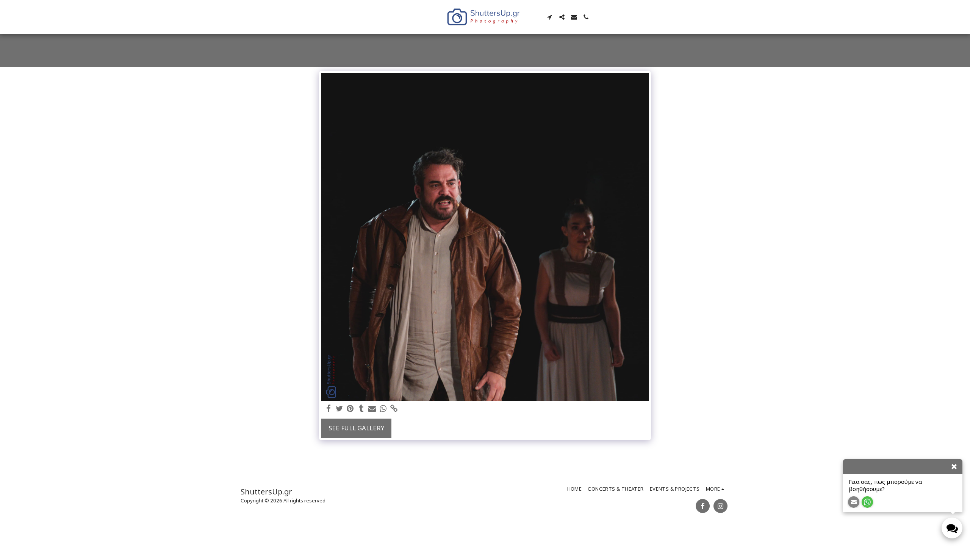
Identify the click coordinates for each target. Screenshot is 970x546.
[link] (394, 409)
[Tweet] (339, 409)
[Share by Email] (372, 409)
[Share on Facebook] (328, 409)
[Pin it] (350, 409)
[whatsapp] (383, 409)
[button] (549, 17)
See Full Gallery (356, 428)
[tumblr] (361, 409)
